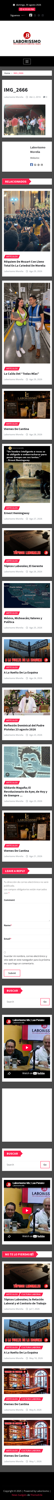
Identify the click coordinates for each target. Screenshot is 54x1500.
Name (8, 925)
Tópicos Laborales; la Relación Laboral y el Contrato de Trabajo (25, 1301)
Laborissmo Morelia (13, 97)
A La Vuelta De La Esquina (21, 672)
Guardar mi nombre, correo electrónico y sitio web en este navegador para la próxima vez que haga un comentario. (27, 960)
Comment (9, 900)
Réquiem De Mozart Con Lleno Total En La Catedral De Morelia (24, 263)
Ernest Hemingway (16, 513)
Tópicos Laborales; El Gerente (23, 566)
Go (45, 1001)
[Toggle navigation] (27, 61)
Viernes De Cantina (16, 429)
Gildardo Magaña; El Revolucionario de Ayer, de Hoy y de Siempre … (25, 791)
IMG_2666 (18, 73)
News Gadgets (19, 1494)
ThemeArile (36, 1494)
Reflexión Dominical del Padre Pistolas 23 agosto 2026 (24, 727)
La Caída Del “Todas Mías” (21, 373)
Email (7, 938)
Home (7, 73)
